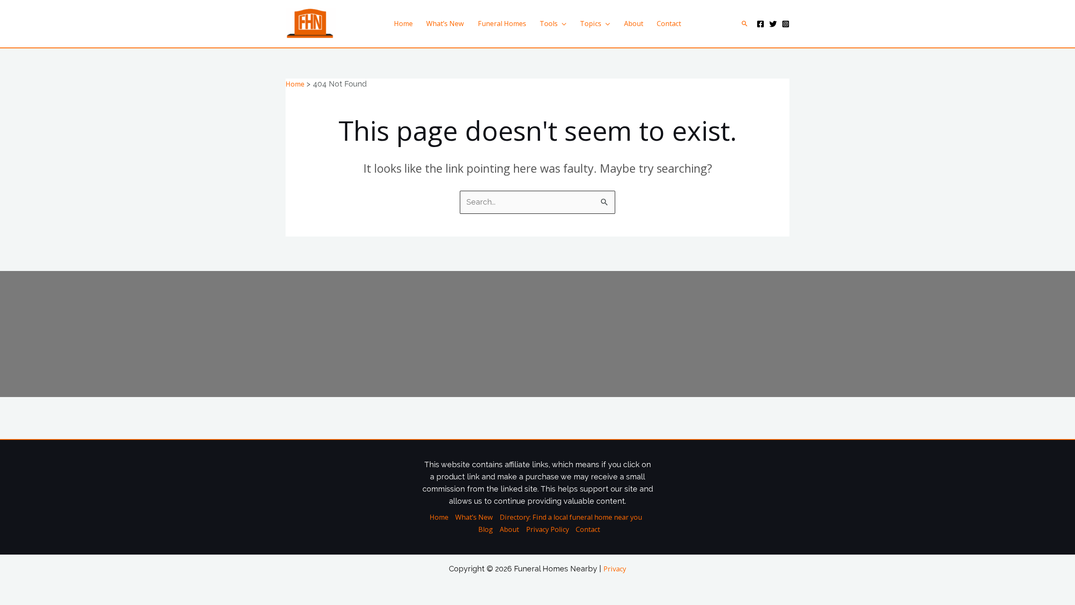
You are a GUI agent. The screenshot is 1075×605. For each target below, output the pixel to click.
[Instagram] (785, 24)
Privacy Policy (547, 529)
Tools (549, 23)
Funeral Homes (502, 23)
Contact (669, 23)
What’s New (445, 23)
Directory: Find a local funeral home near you (571, 517)
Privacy (614, 568)
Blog (485, 529)
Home (403, 23)
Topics (590, 23)
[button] (744, 23)
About (633, 23)
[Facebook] (760, 24)
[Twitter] (773, 24)
